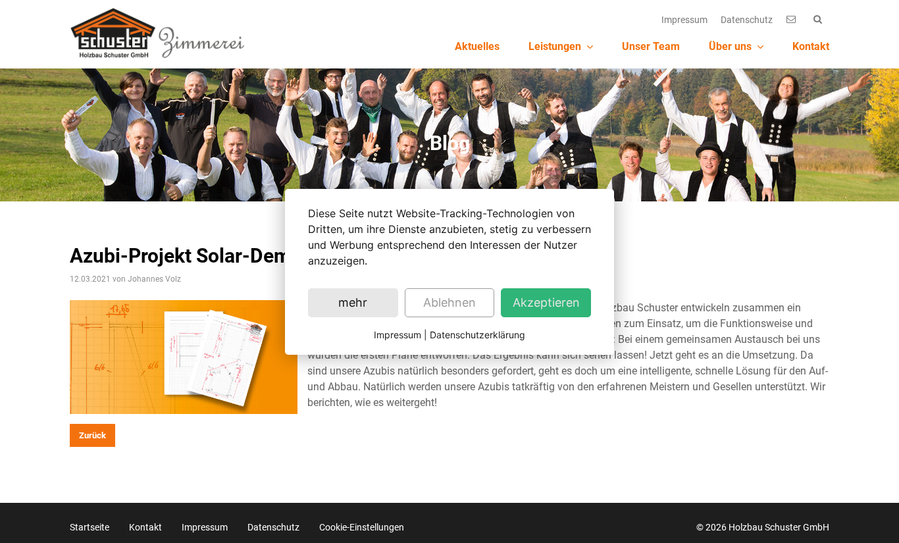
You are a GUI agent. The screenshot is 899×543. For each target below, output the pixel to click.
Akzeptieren (546, 302)
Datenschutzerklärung (477, 334)
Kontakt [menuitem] (810, 46)
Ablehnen (449, 302)
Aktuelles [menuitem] (477, 46)
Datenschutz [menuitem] (747, 19)
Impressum (205, 527)
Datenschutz (273, 527)
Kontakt (145, 527)
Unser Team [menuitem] (651, 46)
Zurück (92, 435)
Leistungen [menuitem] (554, 46)
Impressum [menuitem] (684, 19)
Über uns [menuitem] (730, 46)
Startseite (89, 527)
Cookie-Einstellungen (361, 527)
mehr (352, 302)
